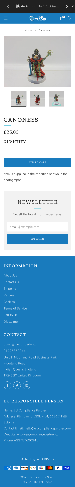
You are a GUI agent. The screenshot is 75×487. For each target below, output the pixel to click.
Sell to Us (11, 315)
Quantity (15, 141)
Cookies (9, 302)
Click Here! (52, 6)
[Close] (72, 6)
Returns (9, 295)
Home (28, 30)
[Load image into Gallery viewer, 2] (37, 99)
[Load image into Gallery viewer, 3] (56, 99)
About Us (10, 275)
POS (22, 477)
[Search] (69, 18)
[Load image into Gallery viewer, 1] (18, 99)
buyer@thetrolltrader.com (21, 344)
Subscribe (38, 239)
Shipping (10, 288)
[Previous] (8, 6)
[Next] (67, 6)
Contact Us (11, 282)
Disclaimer (11, 321)
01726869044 (15, 351)
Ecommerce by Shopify (43, 477)
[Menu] (6, 18)
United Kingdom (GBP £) (35, 459)
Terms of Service (15, 308)
